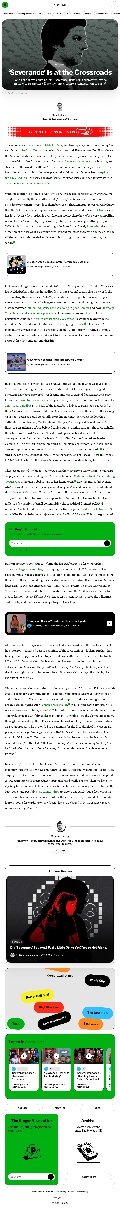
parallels (33, 150)
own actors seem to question (33, 183)
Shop (97, 1107)
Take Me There (88, 1176)
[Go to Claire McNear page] (12, 955)
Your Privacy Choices (64, 1192)
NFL (50, 13)
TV (67, 13)
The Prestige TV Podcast (55, 1084)
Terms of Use (38, 1191)
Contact (22, 1107)
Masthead (60, 1107)
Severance (60, 64)
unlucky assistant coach (77, 161)
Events (88, 13)
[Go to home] (5, 5)
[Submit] (107, 543)
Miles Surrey (61, 115)
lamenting (93, 226)
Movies (77, 13)
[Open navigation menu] (114, 4)
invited (22, 150)
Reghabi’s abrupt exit (53, 705)
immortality (50, 791)
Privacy (49, 1191)
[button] (60, 5)
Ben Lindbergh (36, 266)
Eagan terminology (31, 569)
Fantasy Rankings (26, 13)
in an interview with (53, 319)
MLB (59, 13)
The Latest (8, 13)
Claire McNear (26, 955)
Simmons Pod (102, 13)
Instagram (58, 1197)
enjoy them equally (17, 405)
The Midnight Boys (20, 1084)
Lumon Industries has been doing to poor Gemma (58, 308)
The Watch (81, 1084)
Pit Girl (99, 210)
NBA (41, 13)
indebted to (52, 145)
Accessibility (82, 1191)
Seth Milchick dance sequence (34, 400)
